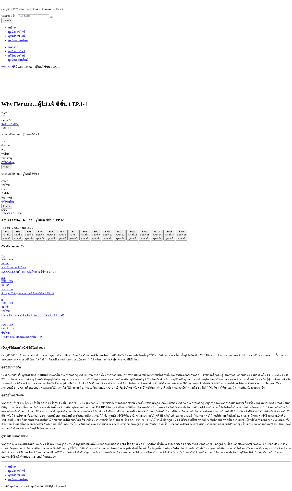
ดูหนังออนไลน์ (16, 31)
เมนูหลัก (7, 20)
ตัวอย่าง (6, 166)
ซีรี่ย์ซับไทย (8, 162)
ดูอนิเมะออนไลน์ (18, 40)
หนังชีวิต (14, 124)
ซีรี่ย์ (14, 66)
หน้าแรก (13, 27)
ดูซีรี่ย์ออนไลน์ (16, 36)
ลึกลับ (5, 124)
